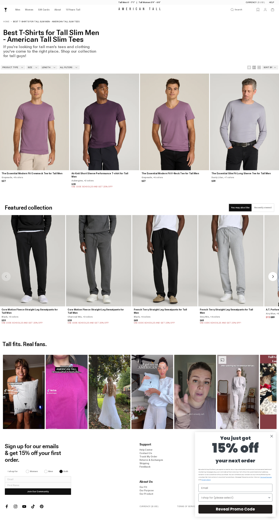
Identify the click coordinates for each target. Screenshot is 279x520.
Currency (255, 2)
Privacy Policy (206, 479)
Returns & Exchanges (151, 460)
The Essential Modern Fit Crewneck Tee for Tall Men (32, 173)
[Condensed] (259, 67)
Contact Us (146, 453)
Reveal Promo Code (235, 509)
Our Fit (143, 487)
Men (50, 471)
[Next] (63, 121)
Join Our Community (38, 491)
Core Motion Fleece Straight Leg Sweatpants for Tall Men (30, 311)
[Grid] (254, 67)
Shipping (144, 463)
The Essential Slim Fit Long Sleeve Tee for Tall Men (241, 173)
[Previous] (5, 121)
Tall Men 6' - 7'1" (126, 2)
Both (65, 471)
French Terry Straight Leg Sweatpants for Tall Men (160, 311)
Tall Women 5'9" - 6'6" (149, 2)
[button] (38, 392)
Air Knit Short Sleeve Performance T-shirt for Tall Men (100, 175)
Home (6, 21)
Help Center (146, 450)
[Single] (249, 67)
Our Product (146, 494)
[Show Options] (269, 497)
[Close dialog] (271, 436)
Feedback (145, 466)
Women (34, 471)
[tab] (240, 208)
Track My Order (148, 456)
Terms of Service (266, 477)
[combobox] (234, 497)
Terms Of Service (187, 506)
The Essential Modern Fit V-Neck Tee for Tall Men (170, 173)
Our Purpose (147, 490)
